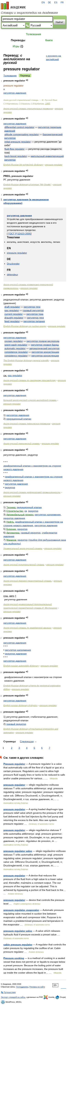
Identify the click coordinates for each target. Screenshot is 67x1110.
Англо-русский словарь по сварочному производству (29, 380)
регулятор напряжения (48, 514)
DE (49, 2)
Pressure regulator (14, 763)
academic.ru (13, 5)
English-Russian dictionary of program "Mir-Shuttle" (27, 184)
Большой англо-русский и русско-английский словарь (30, 400)
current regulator (13, 314)
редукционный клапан (18, 418)
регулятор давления (14, 92)
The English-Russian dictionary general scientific (26, 360)
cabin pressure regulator (17, 944)
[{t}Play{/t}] (27, 80)
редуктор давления (14, 518)
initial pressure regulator (17, 141)
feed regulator (12, 321)
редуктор (10, 487)
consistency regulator (16, 355)
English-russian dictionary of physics (20, 705)
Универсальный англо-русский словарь (22, 548)
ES (55, 2)
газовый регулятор (33, 310)
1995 (47, 103)
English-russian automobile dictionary (21, 666)
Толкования (33, 34)
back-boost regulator (15, 156)
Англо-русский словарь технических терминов (26, 424)
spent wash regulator (15, 344)
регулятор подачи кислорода (43, 341)
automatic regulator (15, 348)
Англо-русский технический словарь (21, 443)
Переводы (18, 40)
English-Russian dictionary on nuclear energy (24, 326)
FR (62, 2)
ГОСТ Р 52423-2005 (19, 233)
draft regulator (12, 306)
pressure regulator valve (17, 851)
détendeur (12, 274)
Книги (49, 40)
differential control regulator (19, 127)
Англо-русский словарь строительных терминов (28, 108)
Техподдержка (22, 987)
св (25, 511)
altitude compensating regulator (21, 134)
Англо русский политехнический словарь (23, 565)
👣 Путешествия (8, 992)
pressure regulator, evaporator (21, 910)
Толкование (10, 75)
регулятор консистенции (45, 352)
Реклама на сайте (37, 987)
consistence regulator (16, 352)
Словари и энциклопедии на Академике (29, 12)
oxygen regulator (13, 341)
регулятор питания (34, 321)
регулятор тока (34, 314)
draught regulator (13, 317)
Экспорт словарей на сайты (13, 997)
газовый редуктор (31, 532)
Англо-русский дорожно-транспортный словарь (27, 581)
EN (43, 2)
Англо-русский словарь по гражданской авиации (27, 628)
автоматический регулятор (44, 348)
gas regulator (11, 310)
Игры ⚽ (18, 46)
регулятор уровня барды (45, 344)
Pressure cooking (13, 958)
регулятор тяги (32, 306)
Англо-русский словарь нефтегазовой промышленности (31, 492)
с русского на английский (53, 57)
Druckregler (13, 263)
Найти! (59, 22)
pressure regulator (53, 165)
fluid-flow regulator (14, 149)
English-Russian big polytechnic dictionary (23, 165)
